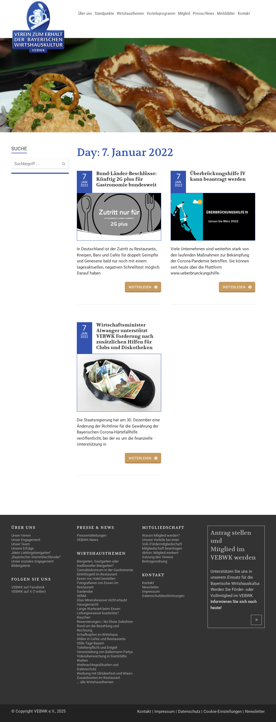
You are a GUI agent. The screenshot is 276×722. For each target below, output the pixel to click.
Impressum (164, 711)
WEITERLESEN (140, 287)
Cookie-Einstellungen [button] (222, 711)
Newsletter (255, 711)
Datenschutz (189, 711)
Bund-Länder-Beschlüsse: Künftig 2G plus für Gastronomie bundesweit (126, 179)
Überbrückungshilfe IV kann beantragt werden (218, 176)
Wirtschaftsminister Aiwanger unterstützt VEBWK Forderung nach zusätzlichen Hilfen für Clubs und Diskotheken (124, 336)
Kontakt (144, 711)
